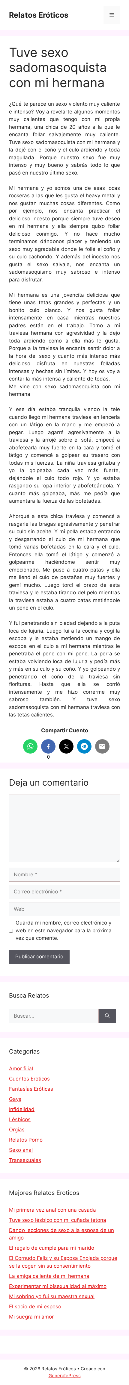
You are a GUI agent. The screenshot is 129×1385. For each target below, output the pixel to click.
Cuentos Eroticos (29, 1079)
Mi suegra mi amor (31, 1317)
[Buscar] (107, 1016)
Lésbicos (20, 1119)
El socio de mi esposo (35, 1307)
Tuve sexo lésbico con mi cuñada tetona (57, 1220)
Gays (15, 1099)
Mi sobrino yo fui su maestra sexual (51, 1296)
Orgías (17, 1130)
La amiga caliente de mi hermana (49, 1276)
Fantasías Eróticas (31, 1089)
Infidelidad (21, 1109)
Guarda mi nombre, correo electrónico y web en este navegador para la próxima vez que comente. (64, 930)
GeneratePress (65, 1375)
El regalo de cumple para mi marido (51, 1248)
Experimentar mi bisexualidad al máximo (57, 1286)
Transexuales (25, 1160)
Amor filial (21, 1069)
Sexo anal (21, 1150)
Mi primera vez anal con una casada (52, 1210)
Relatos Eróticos (38, 14)
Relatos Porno (26, 1140)
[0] (48, 746)
